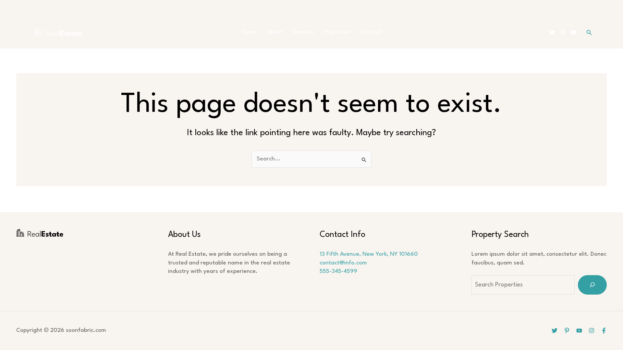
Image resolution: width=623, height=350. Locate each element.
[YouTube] (574, 32)
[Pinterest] (563, 32)
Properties (337, 32)
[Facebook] (604, 330)
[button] (589, 33)
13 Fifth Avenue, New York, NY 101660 (369, 254)
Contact (370, 32)
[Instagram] (591, 330)
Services (303, 32)
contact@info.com (343, 263)
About (275, 32)
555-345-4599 (338, 271)
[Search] (592, 285)
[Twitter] (552, 32)
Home (249, 32)
